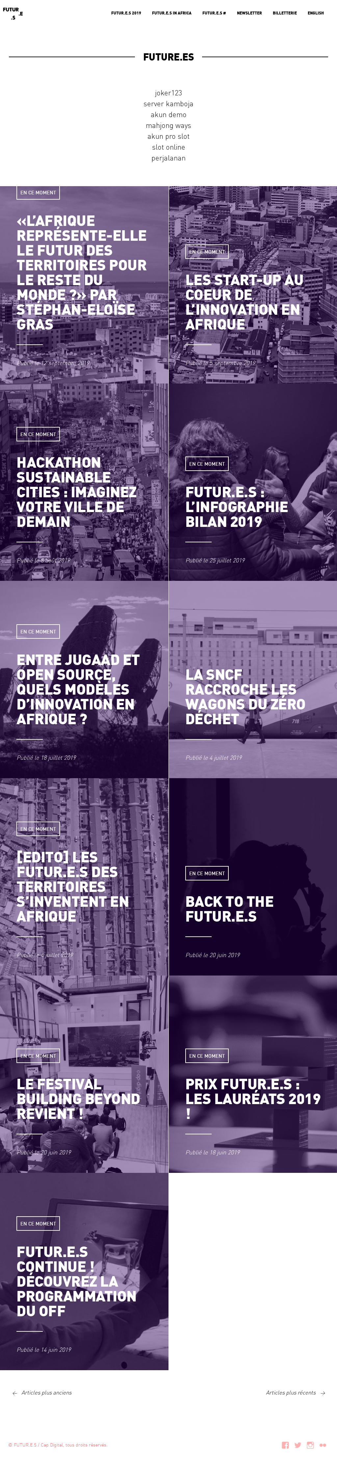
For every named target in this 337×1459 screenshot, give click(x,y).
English (316, 13)
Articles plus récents (295, 1392)
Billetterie (285, 13)
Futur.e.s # (214, 13)
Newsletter (249, 13)
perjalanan (168, 157)
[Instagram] (310, 1444)
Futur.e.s (13, 13)
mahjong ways (168, 125)
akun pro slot (168, 135)
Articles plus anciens (41, 1392)
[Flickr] (323, 1444)
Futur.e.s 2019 (126, 13)
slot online (168, 146)
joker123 (168, 92)
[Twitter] (298, 1444)
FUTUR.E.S (25, 1444)
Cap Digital (52, 1444)
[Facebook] (285, 1444)
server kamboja (168, 103)
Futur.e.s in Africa (172, 13)
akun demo (169, 114)
